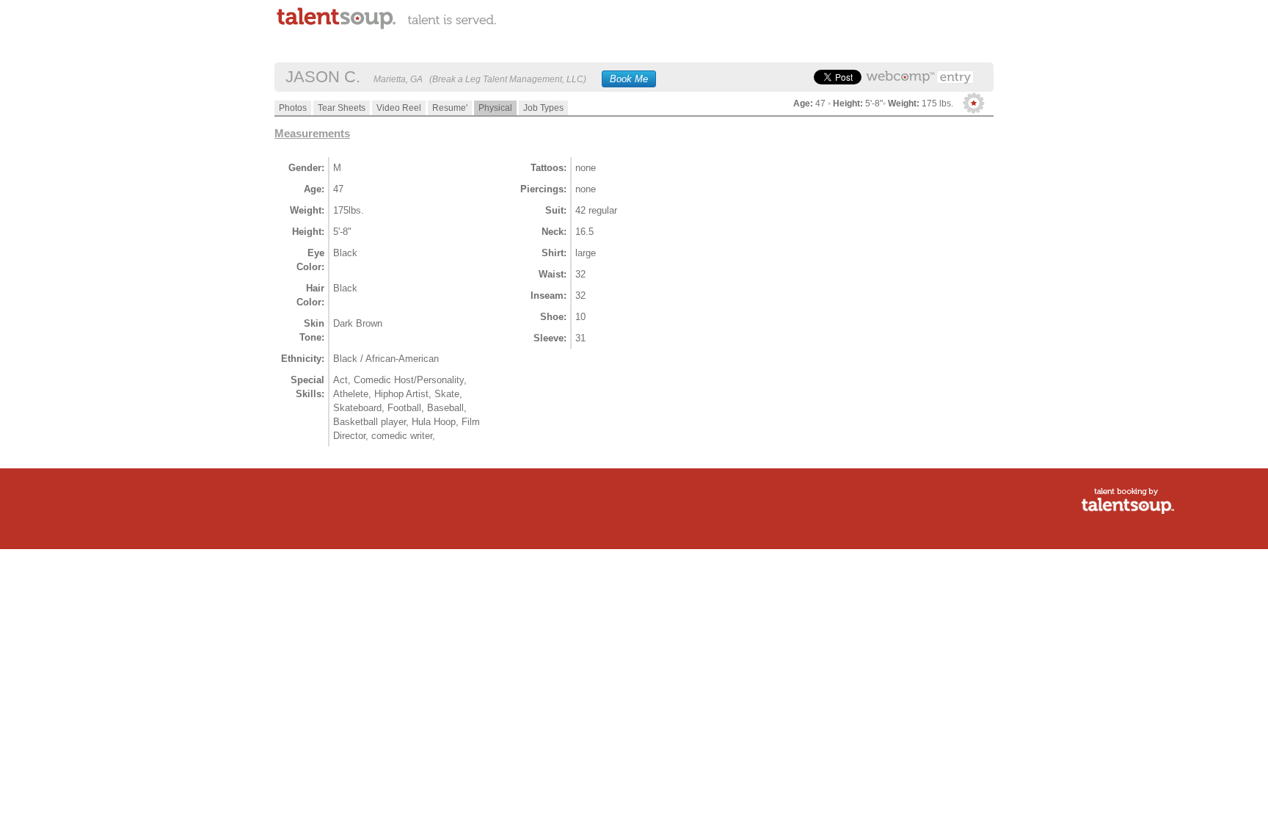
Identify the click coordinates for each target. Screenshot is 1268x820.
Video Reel (398, 108)
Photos (293, 108)
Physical (495, 108)
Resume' (449, 108)
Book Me (629, 78)
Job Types (543, 108)
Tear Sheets (341, 108)
